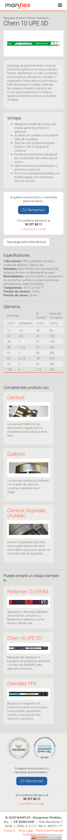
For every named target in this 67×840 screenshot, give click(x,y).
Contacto (9, 830)
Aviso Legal (26, 830)
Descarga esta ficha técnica (26, 242)
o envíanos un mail (33, 229)
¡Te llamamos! (33, 210)
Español (41, 836)
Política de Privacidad (49, 830)
